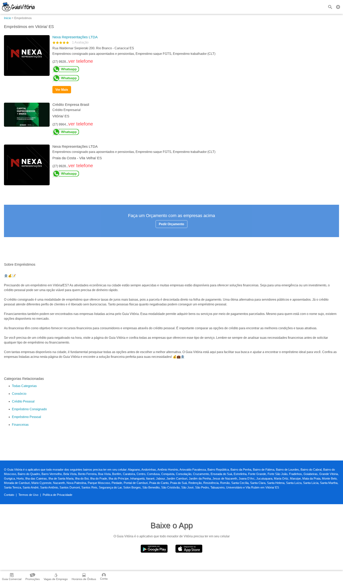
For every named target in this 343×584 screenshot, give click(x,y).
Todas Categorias (24, 386)
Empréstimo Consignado (29, 409)
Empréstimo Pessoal (26, 417)
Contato (9, 494)
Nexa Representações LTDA (75, 37)
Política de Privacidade (57, 494)
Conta (104, 578)
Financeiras (20, 424)
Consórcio (19, 393)
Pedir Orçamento (171, 224)
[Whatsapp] (194, 69)
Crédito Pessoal (23, 401)
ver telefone (80, 61)
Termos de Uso (28, 494)
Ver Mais (61, 89)
